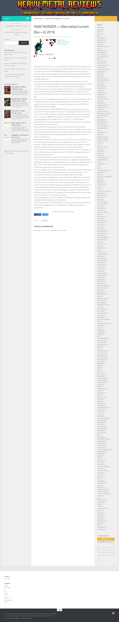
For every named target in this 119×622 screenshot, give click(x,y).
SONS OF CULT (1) (102, 426)
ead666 (38, 37)
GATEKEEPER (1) (101, 185)
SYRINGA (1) (100, 456)
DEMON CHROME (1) (103, 126)
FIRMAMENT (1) (101, 164)
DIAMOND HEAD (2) (102, 128)
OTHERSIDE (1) (101, 330)
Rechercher (7, 40)
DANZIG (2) (100, 109)
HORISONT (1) (101, 223)
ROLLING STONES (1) (103, 378)
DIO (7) (99, 130)
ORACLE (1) (100, 328)
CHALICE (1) (100, 90)
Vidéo (5, 602)
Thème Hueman (27, 618)
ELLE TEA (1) (100, 149)
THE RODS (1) (101, 468)
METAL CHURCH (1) (102, 288)
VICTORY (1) (100, 506)
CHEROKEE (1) (101, 95)
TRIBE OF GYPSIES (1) (103, 489)
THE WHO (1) (100, 473)
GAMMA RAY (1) (101, 183)
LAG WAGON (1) (101, 258)
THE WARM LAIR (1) (102, 470)
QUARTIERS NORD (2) (103, 357)
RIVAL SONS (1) (101, 374)
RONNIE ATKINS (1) (102, 380)
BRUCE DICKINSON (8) (103, 80)
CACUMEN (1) (101, 84)
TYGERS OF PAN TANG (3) (104, 494)
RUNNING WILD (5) (102, 382)
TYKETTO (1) (100, 496)
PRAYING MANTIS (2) (103, 351)
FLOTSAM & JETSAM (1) (103, 170)
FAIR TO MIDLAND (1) (103, 158)
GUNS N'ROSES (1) (102, 195)
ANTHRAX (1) (100, 44)
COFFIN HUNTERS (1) (103, 99)
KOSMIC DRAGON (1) (103, 254)
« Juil (101, 561)
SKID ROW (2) (101, 412)
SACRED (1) (100, 391)
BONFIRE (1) (100, 76)
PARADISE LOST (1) (102, 340)
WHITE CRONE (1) (102, 527)
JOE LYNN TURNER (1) (103, 237)
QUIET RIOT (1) (101, 361)
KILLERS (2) (100, 246)
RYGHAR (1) (100, 384)
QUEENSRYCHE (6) (102, 359)
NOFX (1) (99, 321)
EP (5, 589)
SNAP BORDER (66, 42)
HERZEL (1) (100, 214)
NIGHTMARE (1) (101, 317)
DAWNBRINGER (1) (102, 116)
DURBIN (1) (100, 143)
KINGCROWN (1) (101, 248)
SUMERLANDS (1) (102, 452)
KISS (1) (99, 250)
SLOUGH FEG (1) (101, 416)
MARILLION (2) (101, 279)
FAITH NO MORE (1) (102, 160)
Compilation (7, 587)
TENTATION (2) (101, 460)
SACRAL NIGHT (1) (102, 389)
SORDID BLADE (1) (102, 428)
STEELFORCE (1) (101, 443)
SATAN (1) (100, 395)
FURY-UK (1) (100, 174)
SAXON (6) (100, 401)
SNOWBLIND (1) (101, 422)
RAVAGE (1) (100, 365)
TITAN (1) (99, 479)
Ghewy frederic (8, 52)
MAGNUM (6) (100, 271)
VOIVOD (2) (100, 510)
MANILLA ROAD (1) (102, 275)
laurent (6, 69)
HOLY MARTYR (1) (102, 221)
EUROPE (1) (100, 153)
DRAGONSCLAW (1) (102, 137)
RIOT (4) (99, 370)
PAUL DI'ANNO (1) (102, 342)
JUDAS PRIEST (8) (102, 239)
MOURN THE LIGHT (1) (103, 305)
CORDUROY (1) (101, 103)
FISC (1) (99, 166)
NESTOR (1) (100, 307)
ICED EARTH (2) (101, 225)
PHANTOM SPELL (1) (103, 344)
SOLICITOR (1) (101, 424)
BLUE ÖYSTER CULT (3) (103, 69)
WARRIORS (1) (101, 523)
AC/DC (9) (99, 32)
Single (6, 594)
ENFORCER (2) (101, 151)
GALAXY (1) (100, 179)
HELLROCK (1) (101, 210)
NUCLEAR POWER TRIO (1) (104, 323)
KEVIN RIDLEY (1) (102, 244)
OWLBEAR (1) (101, 334)
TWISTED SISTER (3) (102, 491)
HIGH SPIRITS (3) (101, 216)
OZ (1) (98, 336)
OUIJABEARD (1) (101, 332)
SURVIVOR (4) (101, 454)
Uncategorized (8, 600)
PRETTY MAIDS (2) (102, 353)
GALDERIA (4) (101, 181)
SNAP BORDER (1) (102, 420)
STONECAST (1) (101, 447)
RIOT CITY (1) (100, 372)
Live (5, 592)
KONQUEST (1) (101, 252)
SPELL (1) (99, 435)
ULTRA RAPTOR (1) (102, 500)
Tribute (6, 598)
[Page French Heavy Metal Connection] (28, 19)
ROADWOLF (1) (101, 376)
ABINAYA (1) (100, 27)
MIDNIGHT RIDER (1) (103, 298)
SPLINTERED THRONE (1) (104, 439)
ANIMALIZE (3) (101, 42)
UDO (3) (99, 498)
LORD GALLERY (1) (102, 265)
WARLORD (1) (101, 519)
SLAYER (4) (100, 414)
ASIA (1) (99, 48)
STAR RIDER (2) (101, 441)
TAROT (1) (100, 458)
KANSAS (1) (100, 242)
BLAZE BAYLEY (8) (102, 61)
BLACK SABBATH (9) (102, 57)
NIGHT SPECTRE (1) (102, 313)
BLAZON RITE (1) (101, 63)
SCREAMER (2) (101, 405)
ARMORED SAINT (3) (102, 46)
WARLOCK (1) (100, 517)
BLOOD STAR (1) (101, 67)
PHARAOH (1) (101, 347)
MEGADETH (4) (101, 284)
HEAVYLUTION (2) (102, 204)
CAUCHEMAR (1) (101, 86)
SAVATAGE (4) (101, 399)
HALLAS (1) (100, 200)
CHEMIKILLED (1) (101, 92)
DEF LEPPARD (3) (102, 124)
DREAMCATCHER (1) (102, 141)
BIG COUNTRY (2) (102, 53)
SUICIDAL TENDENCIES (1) (104, 449)
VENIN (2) (99, 504)
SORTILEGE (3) (101, 431)
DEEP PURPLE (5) (102, 122)
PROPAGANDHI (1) (102, 355)
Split (5, 596)
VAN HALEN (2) (101, 502)
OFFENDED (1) (101, 326)
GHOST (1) (100, 187)
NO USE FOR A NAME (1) (104, 319)
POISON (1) (100, 349)
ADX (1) (99, 36)
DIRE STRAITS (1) (102, 132)
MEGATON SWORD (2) (103, 286)
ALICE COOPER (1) (102, 38)
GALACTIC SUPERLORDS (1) (104, 176)
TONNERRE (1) (101, 481)
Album (63, 40)
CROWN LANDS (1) (102, 107)
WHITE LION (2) (101, 529)
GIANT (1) (99, 189)
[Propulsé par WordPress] (16, 618)
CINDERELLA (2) (101, 97)
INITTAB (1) (100, 227)
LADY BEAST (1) (101, 256)
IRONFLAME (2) (101, 235)
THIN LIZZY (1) (101, 475)
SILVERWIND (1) (101, 410)
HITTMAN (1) (100, 218)
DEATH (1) (100, 118)
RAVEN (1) (100, 368)
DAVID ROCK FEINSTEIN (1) (104, 113)
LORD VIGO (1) (101, 267)
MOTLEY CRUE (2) (102, 300)
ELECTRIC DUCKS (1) (102, 147)
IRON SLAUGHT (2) (102, 233)
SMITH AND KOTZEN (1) (103, 418)
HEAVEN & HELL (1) (102, 202)
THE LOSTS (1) (101, 464)
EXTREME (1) (100, 155)
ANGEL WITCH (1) (102, 40)
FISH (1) (99, 168)
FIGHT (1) (99, 162)
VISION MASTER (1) (102, 508)
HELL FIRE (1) (100, 206)
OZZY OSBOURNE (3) (103, 338)
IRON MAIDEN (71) (102, 231)
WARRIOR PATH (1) (102, 521)
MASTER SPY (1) (101, 281)
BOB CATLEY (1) (101, 71)
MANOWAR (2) (101, 277)
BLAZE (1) (99, 59)
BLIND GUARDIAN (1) (103, 65)
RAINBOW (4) (100, 363)
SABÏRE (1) (100, 386)
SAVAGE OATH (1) (102, 397)
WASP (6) (99, 525)
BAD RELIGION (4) (102, 50)
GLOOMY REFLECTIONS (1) (104, 191)
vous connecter (45, 230)
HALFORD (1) (100, 197)
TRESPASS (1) (101, 487)
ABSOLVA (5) (100, 29)
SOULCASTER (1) (101, 433)
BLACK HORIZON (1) (102, 55)
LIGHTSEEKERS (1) (102, 260)
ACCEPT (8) (100, 34)
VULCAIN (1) (100, 512)
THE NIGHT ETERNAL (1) (103, 466)
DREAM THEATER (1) (103, 139)
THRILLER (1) (100, 477)
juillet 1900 (7, 578)
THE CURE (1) (100, 462)
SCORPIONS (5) (101, 403)
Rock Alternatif (64, 44)
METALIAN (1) (101, 290)
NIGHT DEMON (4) (102, 309)
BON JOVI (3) (100, 74)
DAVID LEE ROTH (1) (102, 111)
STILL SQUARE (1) (102, 445)
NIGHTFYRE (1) (101, 315)
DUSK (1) (99, 145)
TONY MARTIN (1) (102, 483)
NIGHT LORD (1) (101, 311)
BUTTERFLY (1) (101, 82)
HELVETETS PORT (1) (103, 212)
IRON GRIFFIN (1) (102, 229)
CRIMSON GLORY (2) (102, 105)
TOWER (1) (100, 485)
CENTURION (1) (101, 88)
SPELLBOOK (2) (101, 437)
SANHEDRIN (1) (101, 393)
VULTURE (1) (100, 515)
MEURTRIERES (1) (102, 294)
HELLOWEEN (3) (101, 208)
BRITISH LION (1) (101, 78)
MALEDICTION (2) (102, 273)
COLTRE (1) (100, 101)
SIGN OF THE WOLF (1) (103, 407)
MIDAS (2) (100, 296)
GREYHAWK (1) (101, 193)
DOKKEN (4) (100, 134)
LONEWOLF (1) (101, 263)
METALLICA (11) (101, 292)
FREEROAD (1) (101, 172)
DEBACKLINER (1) (102, 120)
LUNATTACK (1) (101, 269)
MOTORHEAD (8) (101, 302)
